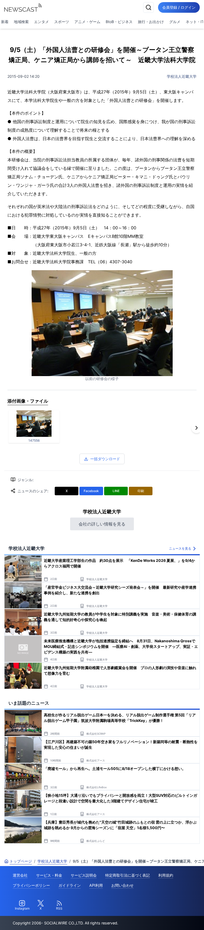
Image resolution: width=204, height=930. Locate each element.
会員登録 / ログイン (179, 7)
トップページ (21, 861)
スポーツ (61, 21)
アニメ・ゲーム (87, 21)
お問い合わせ (122, 885)
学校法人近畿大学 (182, 76)
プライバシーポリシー (31, 885)
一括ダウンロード (105, 459)
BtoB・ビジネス (119, 21)
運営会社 (20, 875)
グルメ (174, 21)
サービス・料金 (49, 875)
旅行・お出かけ (151, 21)
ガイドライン (69, 885)
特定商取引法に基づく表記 (127, 875)
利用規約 (165, 875)
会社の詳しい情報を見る (102, 524)
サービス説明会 (84, 875)
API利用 (96, 885)
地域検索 (21, 21)
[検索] (148, 7)
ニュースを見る (180, 548)
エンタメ (41, 21)
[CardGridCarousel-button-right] (196, 428)
